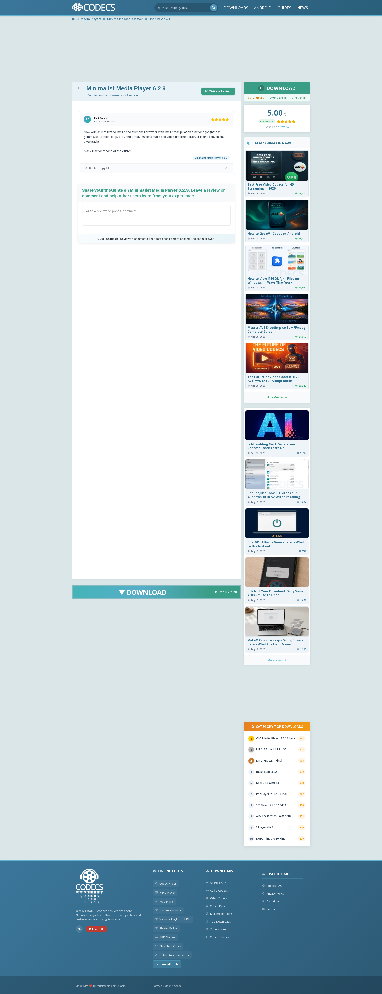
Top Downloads (220, 921)
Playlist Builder (168, 928)
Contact (271, 909)
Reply (92, 168)
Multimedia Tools (221, 914)
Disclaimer (273, 901)
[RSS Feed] (79, 929)
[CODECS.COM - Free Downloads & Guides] (89, 887)
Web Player (166, 901)
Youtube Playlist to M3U (174, 919)
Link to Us (98, 929)
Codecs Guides (219, 937)
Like (108, 168)
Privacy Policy (275, 893)
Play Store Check (170, 946)
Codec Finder (167, 883)
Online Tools (170, 871)
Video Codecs (219, 898)
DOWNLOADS (236, 7)
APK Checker (167, 937)
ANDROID (262, 7)
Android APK (218, 883)
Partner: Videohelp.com (167, 986)
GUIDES (284, 7)
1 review (283, 127)
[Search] (213, 7)
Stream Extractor (170, 910)
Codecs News (219, 929)
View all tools (169, 964)
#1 (226, 168)
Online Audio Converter (174, 955)
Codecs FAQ (274, 886)
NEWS (302, 7)
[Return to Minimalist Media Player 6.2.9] (81, 88)
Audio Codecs (219, 890)
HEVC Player (167, 892)
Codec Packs (218, 906)
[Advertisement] (191, 52)
